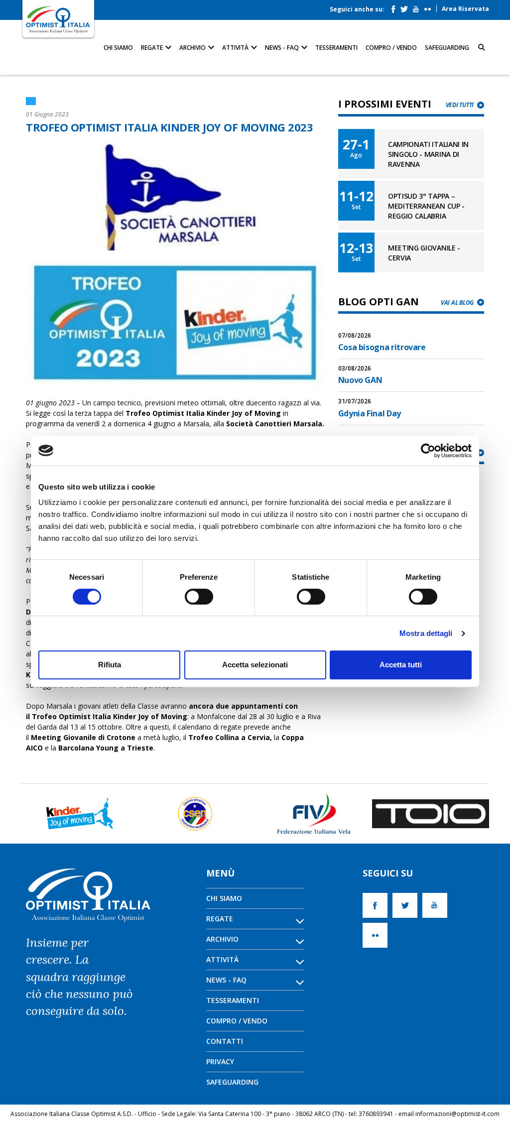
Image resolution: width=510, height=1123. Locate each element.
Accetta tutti (401, 664)
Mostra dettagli (426, 633)
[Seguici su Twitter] (406, 6)
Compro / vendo (391, 47)
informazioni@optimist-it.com (457, 1114)
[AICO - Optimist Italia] (58, 19)
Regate (152, 47)
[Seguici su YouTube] (418, 6)
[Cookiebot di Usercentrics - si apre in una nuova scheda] (428, 450)
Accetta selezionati (255, 664)
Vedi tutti (460, 105)
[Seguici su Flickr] (430, 6)
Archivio (193, 47)
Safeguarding (447, 47)
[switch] (199, 597)
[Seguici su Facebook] (395, 6)
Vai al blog (457, 302)
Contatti (224, 1041)
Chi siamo (118, 47)
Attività (236, 47)
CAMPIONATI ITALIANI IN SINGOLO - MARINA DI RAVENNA (428, 154)
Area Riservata (465, 8)
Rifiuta (109, 664)
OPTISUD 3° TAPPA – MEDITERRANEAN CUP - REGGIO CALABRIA (426, 206)
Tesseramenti (336, 47)
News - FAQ (282, 47)
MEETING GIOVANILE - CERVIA (424, 252)
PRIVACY (220, 1061)
